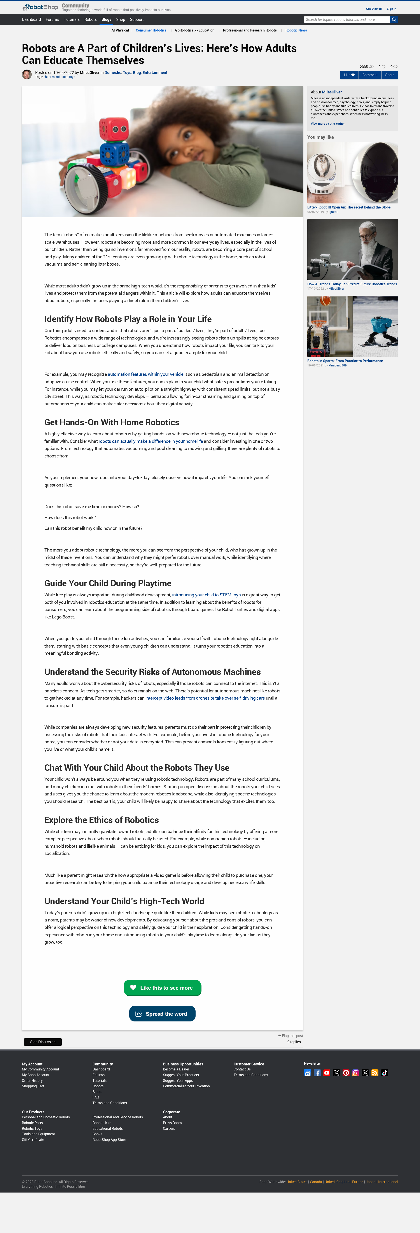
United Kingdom (337, 1182)
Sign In (391, 9)
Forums (52, 19)
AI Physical (120, 30)
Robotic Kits (102, 1123)
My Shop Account (35, 1075)
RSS (374, 1072)
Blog (137, 72)
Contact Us (242, 1069)
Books (97, 1134)
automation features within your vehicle (145, 374)
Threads (365, 1072)
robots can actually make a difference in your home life (151, 441)
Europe (357, 1182)
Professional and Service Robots (118, 1117)
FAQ (96, 1097)
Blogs (106, 19)
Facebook (317, 1072)
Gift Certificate (33, 1140)
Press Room (172, 1123)
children (49, 77)
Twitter (336, 1072)
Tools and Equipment (38, 1134)
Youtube (326, 1072)
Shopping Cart (33, 1086)
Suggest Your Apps (178, 1081)
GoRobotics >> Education (194, 30)
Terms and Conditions (110, 1103)
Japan (371, 1182)
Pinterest (346, 1072)
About (167, 1117)
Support (137, 19)
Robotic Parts (32, 1123)
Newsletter (307, 1072)
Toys (127, 72)
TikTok (384, 1072)
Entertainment (155, 72)
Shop (120, 19)
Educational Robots (108, 1128)
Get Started (374, 9)
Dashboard (31, 19)
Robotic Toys (32, 1128)
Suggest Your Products (181, 1075)
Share (389, 75)
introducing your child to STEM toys (206, 594)
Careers (169, 1128)
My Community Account (40, 1069)
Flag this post (292, 1036)
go (394, 19)
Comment (370, 75)
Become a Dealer (176, 1069)
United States (297, 1182)
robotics (61, 77)
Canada (316, 1182)
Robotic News (296, 30)
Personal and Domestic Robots (46, 1117)
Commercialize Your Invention (186, 1086)
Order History (32, 1081)
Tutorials (72, 19)
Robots (90, 19)
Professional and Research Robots (250, 30)
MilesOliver (90, 72)
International (388, 1182)
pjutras (333, 212)
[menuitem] (120, 30)
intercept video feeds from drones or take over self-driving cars (205, 698)
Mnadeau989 (338, 365)
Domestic (113, 72)
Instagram (355, 1072)
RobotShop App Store (109, 1140)
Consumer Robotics (151, 30)
